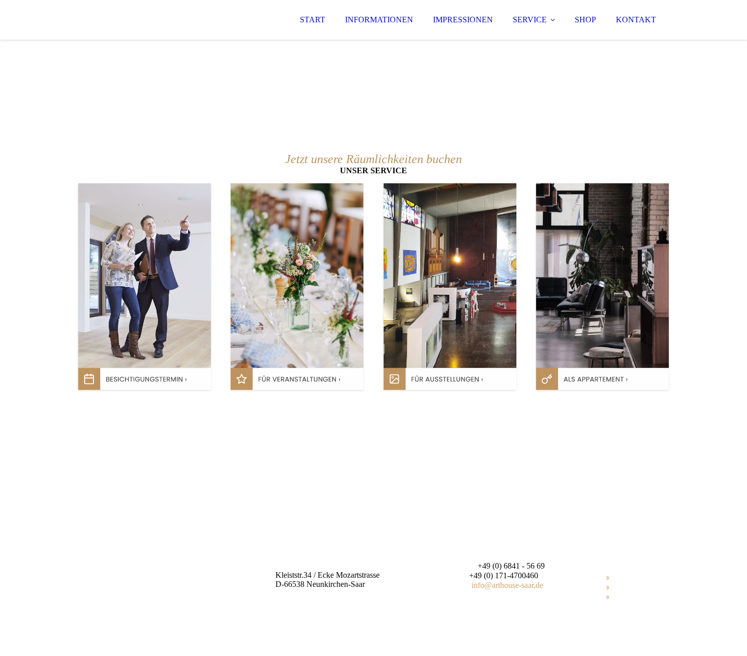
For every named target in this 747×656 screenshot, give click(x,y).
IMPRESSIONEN (463, 19)
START (312, 19)
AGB (620, 596)
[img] (164, 20)
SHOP (585, 19)
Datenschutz (631, 587)
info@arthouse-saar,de (507, 585)
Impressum (629, 577)
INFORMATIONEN (379, 19)
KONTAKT (636, 19)
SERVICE (530, 19)
